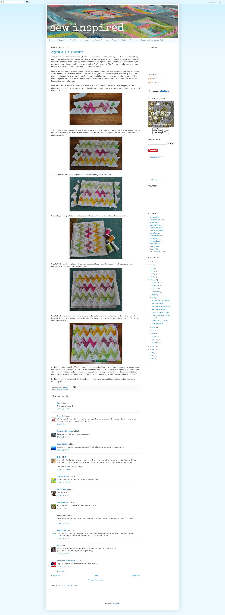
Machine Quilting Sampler (161, 307)
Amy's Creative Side (157, 220)
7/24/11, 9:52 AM (63, 567)
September (156, 292)
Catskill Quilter (62, 444)
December (156, 283)
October (155, 289)
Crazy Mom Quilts (156, 228)
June (154, 327)
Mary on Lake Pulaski (65, 431)
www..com (155, 157)
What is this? (155, 180)
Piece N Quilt (154, 249)
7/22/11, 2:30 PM (63, 554)
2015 (152, 268)
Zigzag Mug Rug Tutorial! (67, 52)
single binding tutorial (79, 316)
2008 (152, 353)
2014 (152, 271)
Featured (133, 40)
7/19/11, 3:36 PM (63, 508)
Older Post (136, 576)
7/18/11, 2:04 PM (63, 409)
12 (83, 561)
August (154, 295)
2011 (152, 280)
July (153, 298)
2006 (152, 359)
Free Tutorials (75, 40)
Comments (155, 83)
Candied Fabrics (63, 476)
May (153, 330)
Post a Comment (60, 571)
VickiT (59, 546)
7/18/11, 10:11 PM (63, 469)
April (153, 333)
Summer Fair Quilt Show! (160, 300)
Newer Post (55, 576)
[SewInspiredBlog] (161, 126)
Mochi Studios (155, 244)
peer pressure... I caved (160, 321)
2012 (152, 277)
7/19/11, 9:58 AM (63, 495)
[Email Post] (74, 387)
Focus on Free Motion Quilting (153, 40)
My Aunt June (154, 246)
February (155, 340)
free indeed (61, 416)
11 (67, 546)
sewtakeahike (62, 530)
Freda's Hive (154, 238)
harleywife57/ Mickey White (67, 561)
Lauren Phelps (62, 489)
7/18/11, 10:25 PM (63, 482)
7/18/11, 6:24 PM (63, 424)
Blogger (117, 603)
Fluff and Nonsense (156, 236)
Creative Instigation (156, 230)
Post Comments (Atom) (69, 585)
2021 (152, 262)
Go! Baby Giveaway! (159, 309)
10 (73, 530)
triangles (60, 389)
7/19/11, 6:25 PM (63, 523)
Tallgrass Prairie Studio (158, 252)
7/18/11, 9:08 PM (63, 450)
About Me (62, 40)
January (155, 343)
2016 (152, 265)
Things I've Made (119, 40)
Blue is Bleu (154, 222)
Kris (58, 403)
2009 (152, 349)
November (156, 286)
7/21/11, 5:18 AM (63, 539)
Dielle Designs (155, 233)
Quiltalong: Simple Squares (96, 40)
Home (51, 40)
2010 (152, 346)
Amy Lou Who (155, 217)
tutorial (65, 389)
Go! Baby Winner (158, 303)
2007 (152, 356)
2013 (152, 274)
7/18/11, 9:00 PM (63, 437)
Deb (58, 457)
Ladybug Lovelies (156, 241)
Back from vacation (158, 324)
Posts (153, 79)
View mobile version (95, 580)
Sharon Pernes (62, 502)
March (154, 337)
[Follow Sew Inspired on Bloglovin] (159, 92)
